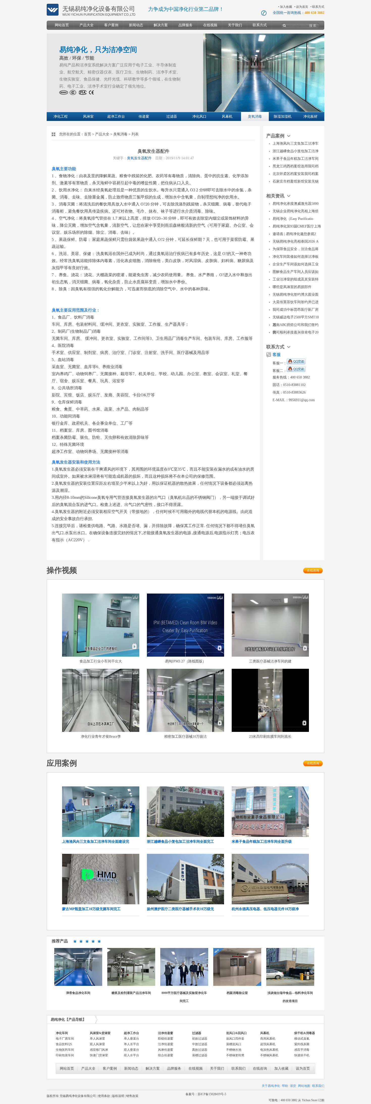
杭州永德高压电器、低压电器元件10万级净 (265, 909)
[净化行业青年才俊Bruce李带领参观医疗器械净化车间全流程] (100, 731)
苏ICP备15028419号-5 (212, 1094)
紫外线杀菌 (301, 1044)
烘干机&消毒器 (304, 1033)
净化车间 (62, 1033)
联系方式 (318, 7)
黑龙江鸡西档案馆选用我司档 (296, 166)
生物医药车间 (65, 1049)
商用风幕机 (267, 1038)
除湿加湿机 (283, 116)
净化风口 (199, 116)
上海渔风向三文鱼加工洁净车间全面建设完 (95, 841)
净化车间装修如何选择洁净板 (296, 257)
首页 (87, 134)
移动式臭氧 (301, 1038)
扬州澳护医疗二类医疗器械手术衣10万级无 (180, 909)
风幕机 (227, 116)
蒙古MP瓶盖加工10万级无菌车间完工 (91, 909)
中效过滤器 (199, 1044)
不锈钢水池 (233, 1049)
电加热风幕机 (269, 1049)
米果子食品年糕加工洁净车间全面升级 (262, 841)
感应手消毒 (301, 1049)
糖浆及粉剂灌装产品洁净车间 (131, 993)
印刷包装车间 (65, 1055)
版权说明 (118, 1096)
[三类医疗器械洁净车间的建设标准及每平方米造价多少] (270, 655)
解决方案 (161, 25)
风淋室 (88, 116)
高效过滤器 (199, 1049)
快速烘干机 (301, 1055)
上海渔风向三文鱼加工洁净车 (296, 143)
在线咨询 (313, 570)
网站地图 (304, 1086)
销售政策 (132, 1096)
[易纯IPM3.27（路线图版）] (185, 655)
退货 (293, 1086)
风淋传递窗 (165, 1049)
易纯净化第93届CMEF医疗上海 (297, 226)
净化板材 (310, 116)
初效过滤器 (199, 1038)
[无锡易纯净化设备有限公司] (53, 14)
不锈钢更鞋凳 (235, 1055)
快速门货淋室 (99, 1055)
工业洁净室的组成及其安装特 (296, 279)
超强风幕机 (267, 1044)
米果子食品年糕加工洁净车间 (296, 159)
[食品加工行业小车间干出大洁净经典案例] (100, 655)
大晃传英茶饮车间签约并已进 (296, 302)
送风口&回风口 (236, 1033)
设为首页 (302, 7)
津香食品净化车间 (78, 993)
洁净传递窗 (165, 1033)
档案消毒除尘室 (237, 993)
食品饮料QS (64, 1044)
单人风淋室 (97, 1038)
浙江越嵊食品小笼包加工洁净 (296, 151)
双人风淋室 (97, 1044)
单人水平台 (131, 1044)
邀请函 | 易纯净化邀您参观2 (294, 234)
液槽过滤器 (199, 1055)
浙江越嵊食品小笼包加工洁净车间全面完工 (180, 841)
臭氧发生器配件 (139, 158)
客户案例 (111, 25)
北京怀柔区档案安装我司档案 (296, 174)
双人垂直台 (131, 1049)
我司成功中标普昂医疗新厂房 (296, 310)
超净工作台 (116, 116)
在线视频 (210, 25)
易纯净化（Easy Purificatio (293, 219)
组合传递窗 (165, 1055)
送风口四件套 (235, 1038)
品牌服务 (185, 25)
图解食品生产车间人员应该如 (296, 272)
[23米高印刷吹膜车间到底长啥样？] (270, 731)
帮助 (285, 1086)
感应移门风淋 (99, 1049)
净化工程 (61, 116)
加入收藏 (286, 7)
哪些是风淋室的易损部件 (292, 287)
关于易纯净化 (271, 1086)
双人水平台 (131, 1055)
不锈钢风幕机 (269, 1055)
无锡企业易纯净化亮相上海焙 (296, 211)
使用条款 (104, 1096)
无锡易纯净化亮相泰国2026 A (296, 241)
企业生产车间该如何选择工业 (296, 264)
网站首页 (62, 25)
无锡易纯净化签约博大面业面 (296, 294)
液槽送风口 (233, 1044)
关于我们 (235, 25)
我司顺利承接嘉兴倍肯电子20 (296, 332)
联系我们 (238, 1068)
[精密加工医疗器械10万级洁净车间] (185, 731)
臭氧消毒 (255, 116)
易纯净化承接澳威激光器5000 (296, 204)
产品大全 (87, 25)
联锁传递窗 (165, 1038)
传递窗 (144, 116)
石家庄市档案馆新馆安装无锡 (296, 181)
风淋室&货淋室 (100, 1033)
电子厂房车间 (65, 1038)
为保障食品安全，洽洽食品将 (296, 249)
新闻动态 (136, 25)
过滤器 (171, 116)
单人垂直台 (131, 1038)
